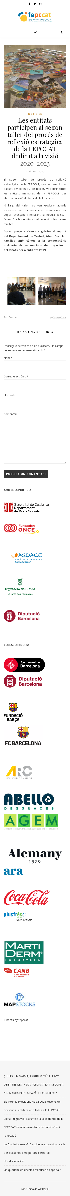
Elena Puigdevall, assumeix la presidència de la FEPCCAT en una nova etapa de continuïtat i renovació (33, 1127)
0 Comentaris (58, 317)
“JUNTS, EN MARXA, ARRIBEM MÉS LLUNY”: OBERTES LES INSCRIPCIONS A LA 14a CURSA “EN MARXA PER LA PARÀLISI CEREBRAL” (33, 1084)
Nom (8, 358)
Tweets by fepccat (16, 1020)
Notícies (35, 114)
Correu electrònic (16, 376)
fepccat (13, 317)
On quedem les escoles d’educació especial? (32, 1170)
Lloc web (9, 395)
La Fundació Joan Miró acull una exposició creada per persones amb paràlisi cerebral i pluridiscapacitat (34, 1152)
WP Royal (43, 1189)
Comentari (10, 414)
